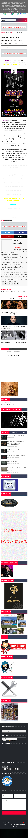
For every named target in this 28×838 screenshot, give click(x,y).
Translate (13, 740)
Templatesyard (6, 824)
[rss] (17, 826)
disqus (13, 349)
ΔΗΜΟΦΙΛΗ (14, 432)
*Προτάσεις (8, 32)
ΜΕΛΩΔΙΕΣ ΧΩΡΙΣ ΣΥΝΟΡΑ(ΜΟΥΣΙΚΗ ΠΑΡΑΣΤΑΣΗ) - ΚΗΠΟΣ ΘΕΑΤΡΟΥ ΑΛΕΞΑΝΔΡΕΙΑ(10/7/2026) (10, 312)
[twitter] (14, 826)
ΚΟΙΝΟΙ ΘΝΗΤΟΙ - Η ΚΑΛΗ (13, 461)
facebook (22, 349)
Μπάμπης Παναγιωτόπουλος (8, 404)
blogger (5, 349)
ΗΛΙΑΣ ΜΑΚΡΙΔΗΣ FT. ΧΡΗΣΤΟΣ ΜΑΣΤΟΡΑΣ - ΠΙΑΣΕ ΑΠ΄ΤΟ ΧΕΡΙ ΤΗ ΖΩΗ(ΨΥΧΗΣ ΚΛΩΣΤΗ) (17, 469)
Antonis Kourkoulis (20, 824)
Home (2, 32)
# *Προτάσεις (8, 220)
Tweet (9, 232)
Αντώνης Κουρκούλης (6, 402)
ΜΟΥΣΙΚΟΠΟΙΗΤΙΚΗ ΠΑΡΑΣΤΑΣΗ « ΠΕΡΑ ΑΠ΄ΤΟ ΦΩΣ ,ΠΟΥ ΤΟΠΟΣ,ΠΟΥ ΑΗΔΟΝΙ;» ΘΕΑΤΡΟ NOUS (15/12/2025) (13, 342)
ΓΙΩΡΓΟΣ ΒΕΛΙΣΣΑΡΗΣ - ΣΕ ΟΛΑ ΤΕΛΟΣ (16, 435)
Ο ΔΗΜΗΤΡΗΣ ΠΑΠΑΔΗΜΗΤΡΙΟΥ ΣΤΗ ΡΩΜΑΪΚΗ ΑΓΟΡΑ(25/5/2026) (13, 327)
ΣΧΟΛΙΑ (23, 432)
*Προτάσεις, (17, 48)
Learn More (12, 11)
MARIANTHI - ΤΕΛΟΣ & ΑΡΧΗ (13, 449)
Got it (18, 11)
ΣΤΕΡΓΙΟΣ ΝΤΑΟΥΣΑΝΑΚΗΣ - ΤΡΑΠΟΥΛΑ (16, 455)
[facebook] (11, 826)
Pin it (9, 236)
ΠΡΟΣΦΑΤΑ (5, 432)
